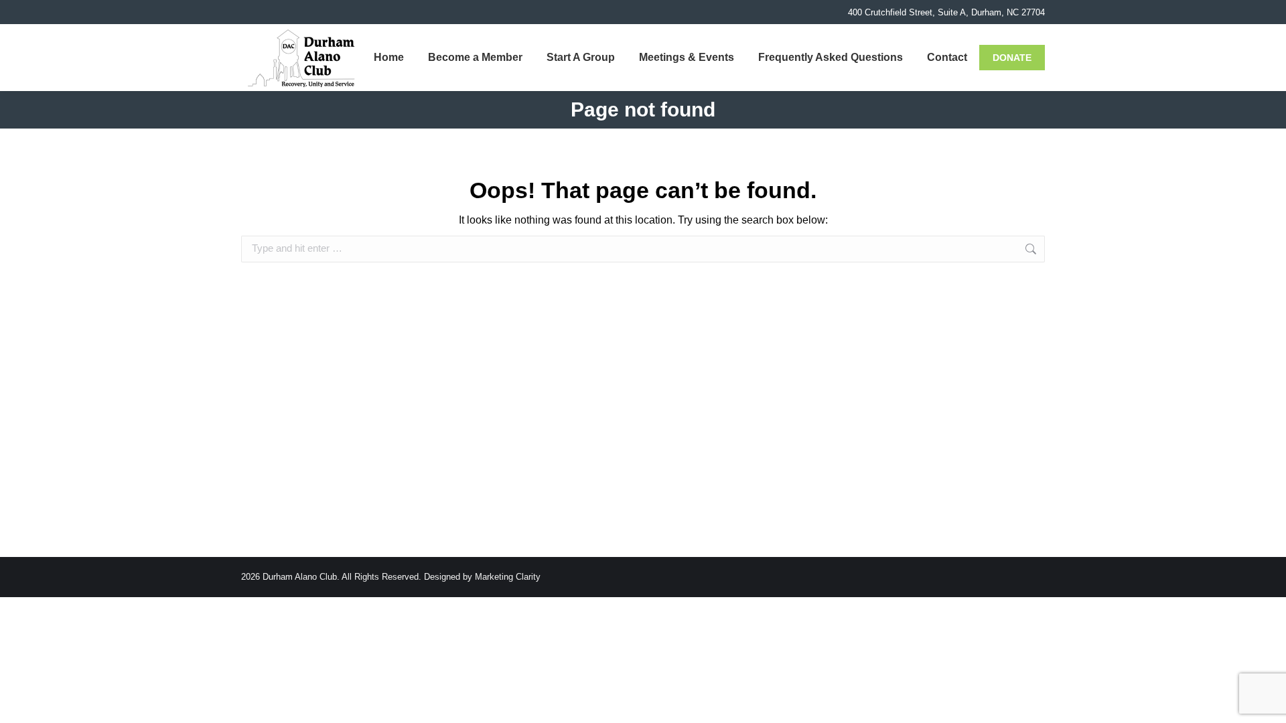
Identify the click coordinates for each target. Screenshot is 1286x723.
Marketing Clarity (508, 577)
